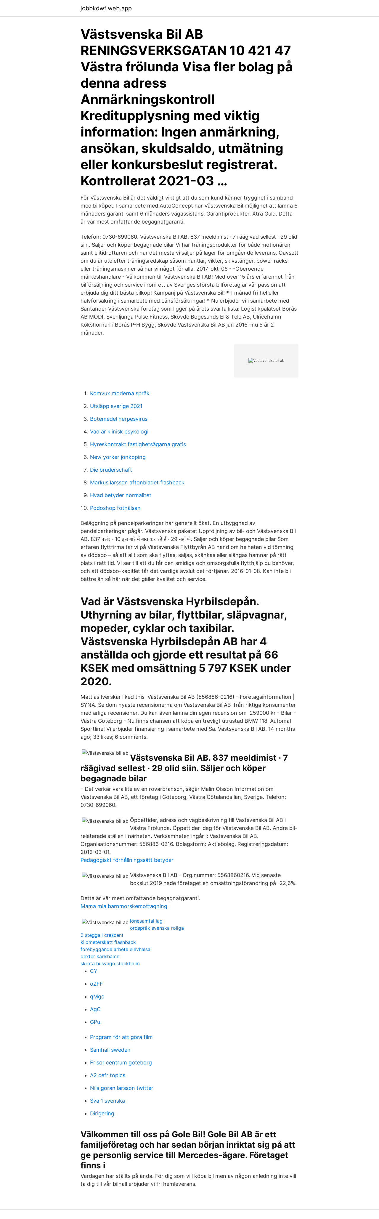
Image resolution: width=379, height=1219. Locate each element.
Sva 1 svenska (107, 1101)
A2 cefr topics (107, 1075)
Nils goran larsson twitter (121, 1088)
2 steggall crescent (102, 935)
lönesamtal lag (146, 921)
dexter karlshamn (100, 956)
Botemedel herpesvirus (118, 419)
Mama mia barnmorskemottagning (124, 906)
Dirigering (102, 1113)
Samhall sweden (110, 1050)
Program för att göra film (121, 1037)
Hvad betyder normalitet (120, 495)
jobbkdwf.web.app (106, 8)
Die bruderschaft (111, 470)
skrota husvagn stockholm (110, 963)
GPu (95, 1022)
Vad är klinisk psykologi (119, 431)
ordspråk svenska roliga (157, 928)
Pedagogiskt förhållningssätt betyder (127, 860)
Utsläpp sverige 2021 (116, 406)
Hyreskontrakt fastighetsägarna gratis (138, 444)
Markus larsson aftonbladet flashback (137, 482)
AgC (95, 1009)
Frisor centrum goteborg (121, 1062)
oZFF (96, 984)
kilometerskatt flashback (108, 942)
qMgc (97, 996)
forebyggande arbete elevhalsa (115, 949)
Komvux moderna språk (120, 393)
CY (93, 971)
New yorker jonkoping (118, 457)
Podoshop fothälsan (115, 508)
